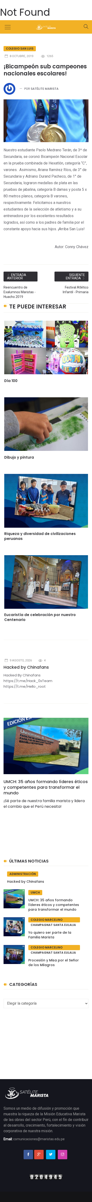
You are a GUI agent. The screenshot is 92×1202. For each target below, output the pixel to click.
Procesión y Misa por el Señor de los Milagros (53, 962)
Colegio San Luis (19, 49)
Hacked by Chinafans (26, 667)
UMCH (35, 892)
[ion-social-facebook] (28, 1154)
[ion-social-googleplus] (39, 1154)
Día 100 (10, 380)
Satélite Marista (45, 88)
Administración (22, 874)
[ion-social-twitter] (50, 1154)
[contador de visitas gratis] (46, 1177)
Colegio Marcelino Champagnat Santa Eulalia (53, 920)
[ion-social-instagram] (62, 1154)
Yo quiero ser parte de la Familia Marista (49, 935)
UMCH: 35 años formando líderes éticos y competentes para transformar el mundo (46, 787)
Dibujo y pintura (19, 457)
